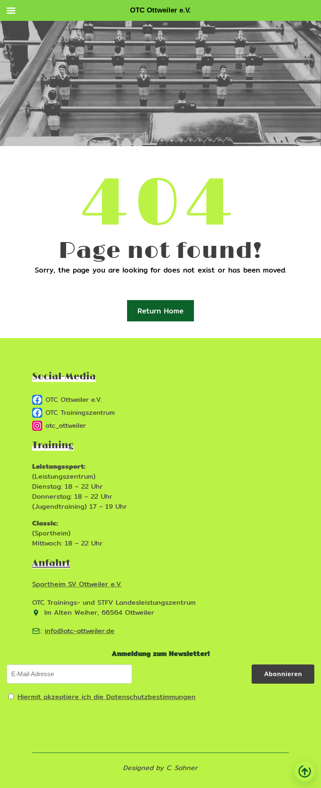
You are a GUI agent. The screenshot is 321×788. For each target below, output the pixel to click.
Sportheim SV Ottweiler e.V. (77, 584)
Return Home (160, 310)
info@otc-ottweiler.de (80, 631)
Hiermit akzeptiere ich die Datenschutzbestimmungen (107, 697)
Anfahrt (51, 563)
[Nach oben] (305, 771)
